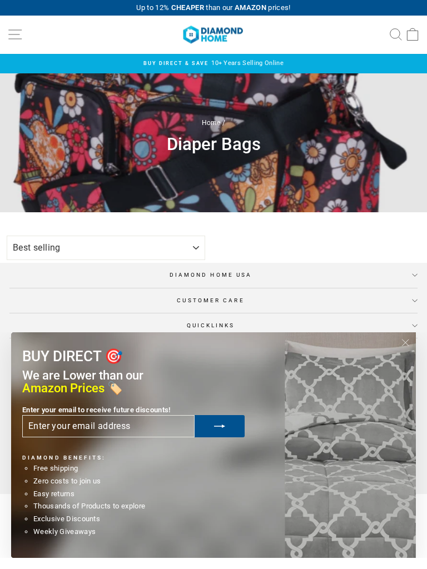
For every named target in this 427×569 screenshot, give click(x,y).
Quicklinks (211, 325)
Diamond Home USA (211, 274)
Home (211, 123)
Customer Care (210, 300)
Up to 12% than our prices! (213, 7)
